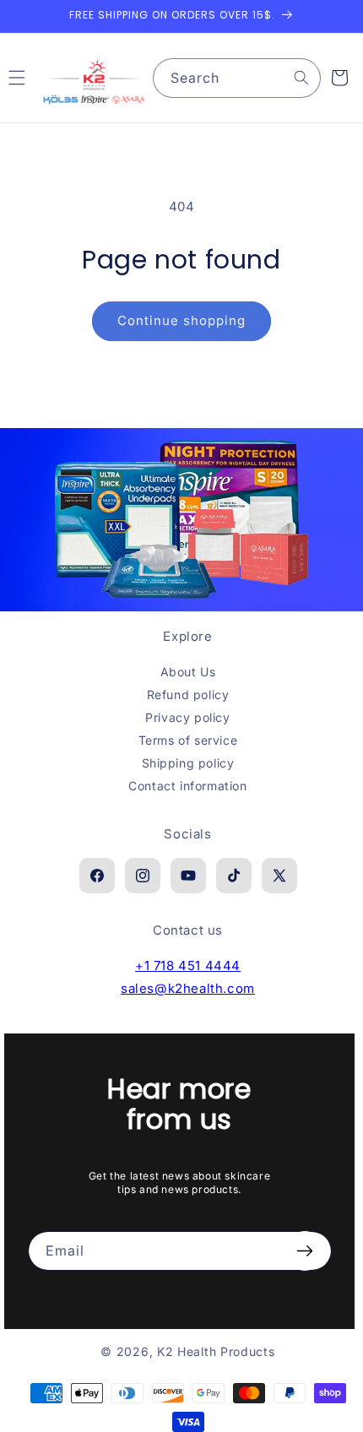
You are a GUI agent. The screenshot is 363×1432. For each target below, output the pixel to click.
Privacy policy (187, 717)
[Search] (301, 77)
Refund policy (188, 694)
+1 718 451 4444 (188, 965)
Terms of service (188, 740)
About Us (188, 671)
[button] (339, 77)
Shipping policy (188, 763)
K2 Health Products (216, 1351)
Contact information (187, 785)
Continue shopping (181, 320)
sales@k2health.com (188, 988)
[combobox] (237, 78)
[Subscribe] (304, 1251)
